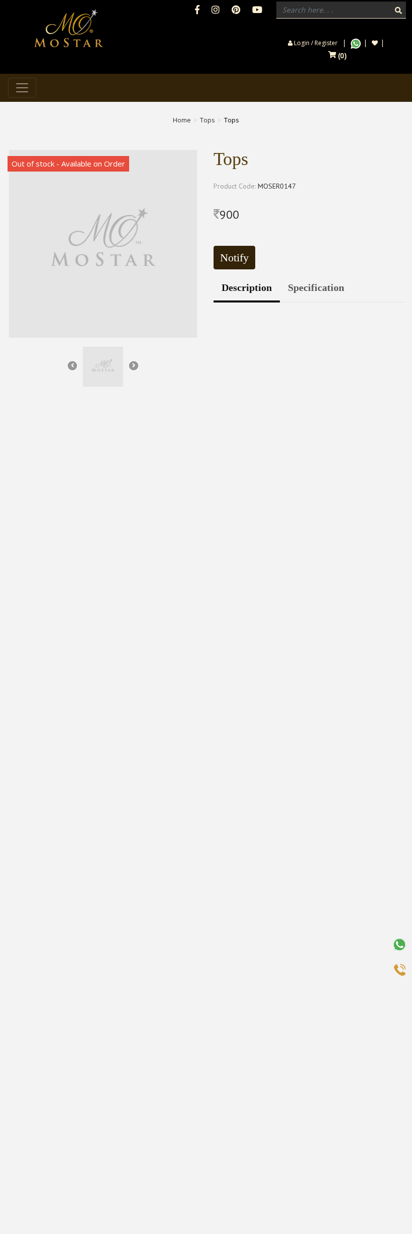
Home (182, 119)
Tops (207, 119)
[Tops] (103, 243)
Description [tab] (247, 287)
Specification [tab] (316, 287)
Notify (234, 257)
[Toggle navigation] (22, 88)
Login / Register (315, 43)
